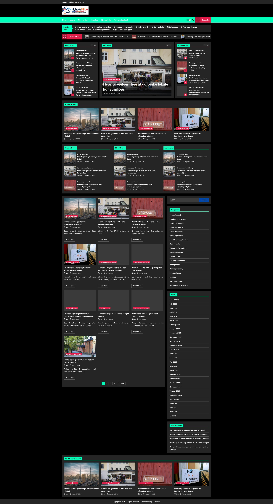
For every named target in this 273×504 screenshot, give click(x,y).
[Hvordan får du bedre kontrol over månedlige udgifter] (155, 119)
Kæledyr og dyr (143, 27)
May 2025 (173, 362)
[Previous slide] (92, 45)
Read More (70, 240)
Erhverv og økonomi (102, 30)
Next (122, 383)
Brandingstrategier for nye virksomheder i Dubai (70, 158)
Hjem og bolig (106, 20)
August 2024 (174, 399)
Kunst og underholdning (124, 27)
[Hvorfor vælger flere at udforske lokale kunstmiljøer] (136, 72)
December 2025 (175, 333)
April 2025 (173, 366)
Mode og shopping (176, 269)
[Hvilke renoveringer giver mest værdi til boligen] (147, 300)
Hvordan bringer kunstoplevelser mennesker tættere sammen (69, 91)
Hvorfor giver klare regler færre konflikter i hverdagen (168, 37)
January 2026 (175, 329)
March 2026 (174, 320)
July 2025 (173, 354)
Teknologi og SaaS (121, 20)
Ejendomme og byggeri (123, 30)
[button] (193, 20)
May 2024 (173, 412)
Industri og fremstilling (102, 27)
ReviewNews (145, 502)
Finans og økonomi (190, 27)
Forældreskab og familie (142, 262)
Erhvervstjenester (68, 20)
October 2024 (175, 391)
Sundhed (94, 20)
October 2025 (175, 341)
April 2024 (173, 416)
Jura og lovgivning (82, 75)
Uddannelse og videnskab (179, 285)
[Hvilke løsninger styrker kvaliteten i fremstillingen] (80, 346)
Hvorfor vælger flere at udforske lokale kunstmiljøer (69, 54)
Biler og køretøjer (176, 215)
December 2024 (175, 383)
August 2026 (174, 300)
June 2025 (173, 358)
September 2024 (176, 395)
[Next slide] (95, 45)
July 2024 (173, 403)
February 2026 (175, 325)
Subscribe (206, 20)
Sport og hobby (175, 273)
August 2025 (174, 350)
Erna (78, 83)
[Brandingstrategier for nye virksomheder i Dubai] (81, 119)
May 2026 (173, 312)
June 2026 (173, 308)
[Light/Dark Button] (188, 20)
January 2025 (175, 378)
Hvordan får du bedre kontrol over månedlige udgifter (119, 37)
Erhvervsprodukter (84, 30)
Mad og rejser (83, 20)
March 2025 (174, 370)
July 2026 (173, 304)
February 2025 (175, 374)
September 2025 (176, 345)
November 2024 (175, 387)
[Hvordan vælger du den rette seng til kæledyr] (113, 300)
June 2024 (173, 408)
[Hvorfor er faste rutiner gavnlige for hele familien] (147, 254)
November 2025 (175, 337)
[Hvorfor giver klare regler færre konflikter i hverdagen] (191, 119)
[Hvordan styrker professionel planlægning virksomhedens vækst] (80, 300)
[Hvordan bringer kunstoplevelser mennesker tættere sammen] (113, 254)
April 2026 (173, 316)
